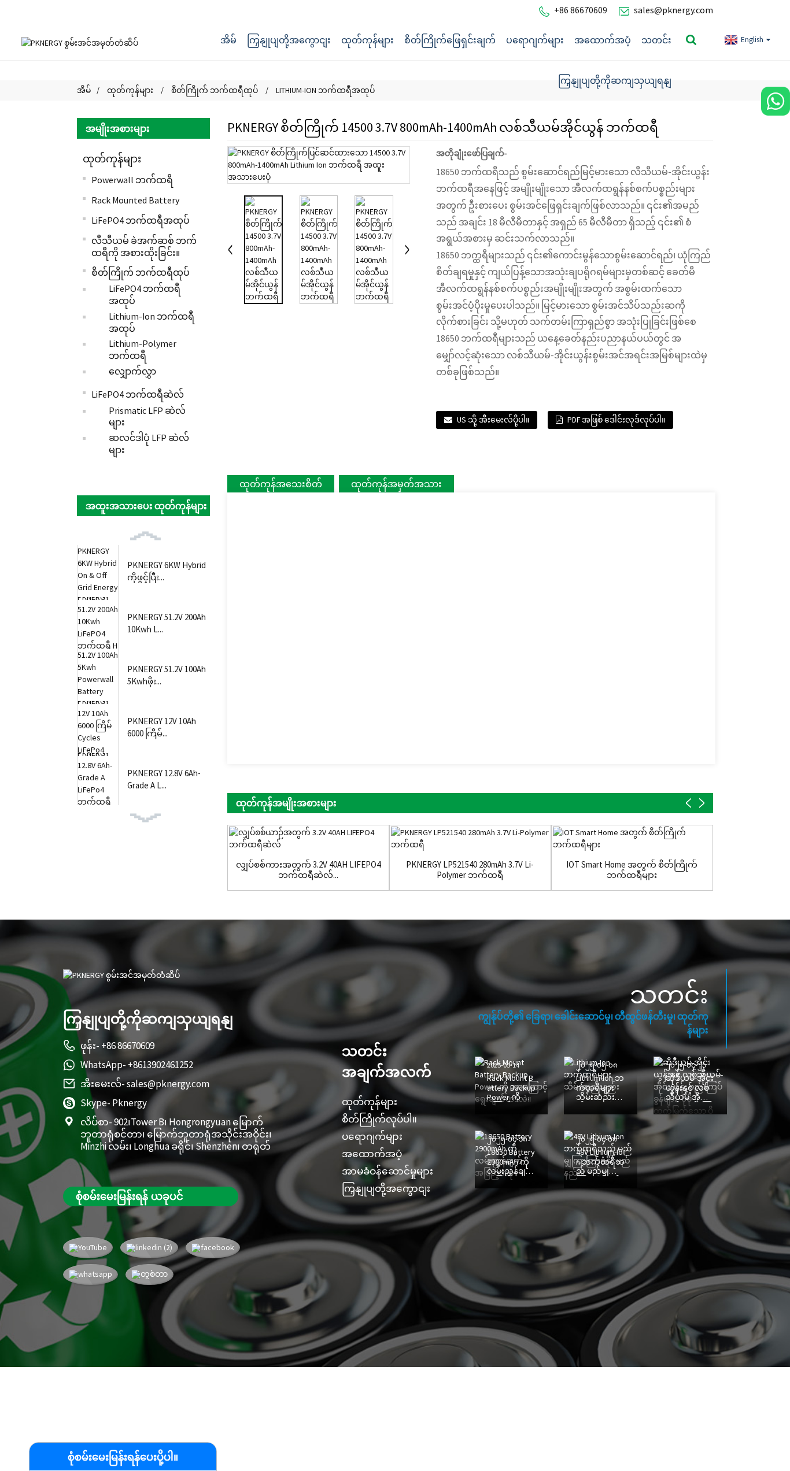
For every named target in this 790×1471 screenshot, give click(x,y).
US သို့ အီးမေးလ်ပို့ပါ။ (493, 419)
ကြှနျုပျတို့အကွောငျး (289, 40)
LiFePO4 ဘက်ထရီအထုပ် (140, 220)
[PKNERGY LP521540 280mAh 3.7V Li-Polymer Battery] (470, 839)
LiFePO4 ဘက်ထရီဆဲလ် (137, 394)
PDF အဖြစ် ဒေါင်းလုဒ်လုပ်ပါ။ (616, 419)
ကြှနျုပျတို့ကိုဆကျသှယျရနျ (614, 80)
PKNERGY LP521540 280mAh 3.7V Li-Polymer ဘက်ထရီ (470, 869)
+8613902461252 (160, 1064)
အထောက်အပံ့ (602, 40)
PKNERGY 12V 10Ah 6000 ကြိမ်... (161, 727)
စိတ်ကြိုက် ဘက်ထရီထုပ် (140, 272)
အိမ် (228, 40)
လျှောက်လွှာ (132, 371)
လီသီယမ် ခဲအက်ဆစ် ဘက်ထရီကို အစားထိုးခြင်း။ (144, 246)
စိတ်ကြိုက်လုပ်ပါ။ (379, 1119)
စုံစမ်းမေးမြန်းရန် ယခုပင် (129, 1196)
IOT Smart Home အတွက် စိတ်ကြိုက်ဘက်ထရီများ (631, 869)
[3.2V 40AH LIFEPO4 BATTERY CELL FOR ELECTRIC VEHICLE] (308, 839)
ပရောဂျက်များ (535, 40)
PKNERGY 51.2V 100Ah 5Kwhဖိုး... (166, 675)
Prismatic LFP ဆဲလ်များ (147, 416)
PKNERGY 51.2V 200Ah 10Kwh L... (166, 623)
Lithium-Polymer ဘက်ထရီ (142, 349)
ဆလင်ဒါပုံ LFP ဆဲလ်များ (149, 443)
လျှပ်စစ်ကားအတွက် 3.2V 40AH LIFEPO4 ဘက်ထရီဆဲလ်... (308, 869)
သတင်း (656, 40)
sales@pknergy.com (673, 10)
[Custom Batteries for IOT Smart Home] (632, 839)
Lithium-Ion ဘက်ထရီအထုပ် (151, 322)
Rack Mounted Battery (135, 200)
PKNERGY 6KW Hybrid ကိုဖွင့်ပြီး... (166, 571)
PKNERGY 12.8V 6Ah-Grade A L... (164, 779)
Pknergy (129, 1102)
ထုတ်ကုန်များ (367, 40)
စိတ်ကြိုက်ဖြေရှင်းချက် (450, 40)
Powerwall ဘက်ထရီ (132, 180)
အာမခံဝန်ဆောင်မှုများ (387, 1171)
